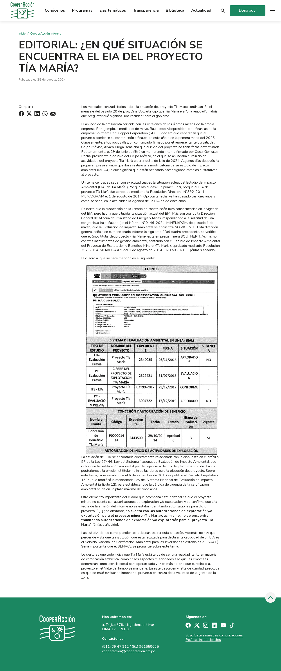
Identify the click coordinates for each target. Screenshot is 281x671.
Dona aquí (247, 10)
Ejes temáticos (112, 10)
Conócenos (55, 10)
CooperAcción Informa (45, 34)
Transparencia (146, 10)
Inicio (22, 34)
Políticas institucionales (203, 639)
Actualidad (201, 10)
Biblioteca (175, 10)
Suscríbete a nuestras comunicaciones (214, 635)
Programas (82, 10)
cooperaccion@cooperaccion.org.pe (128, 651)
